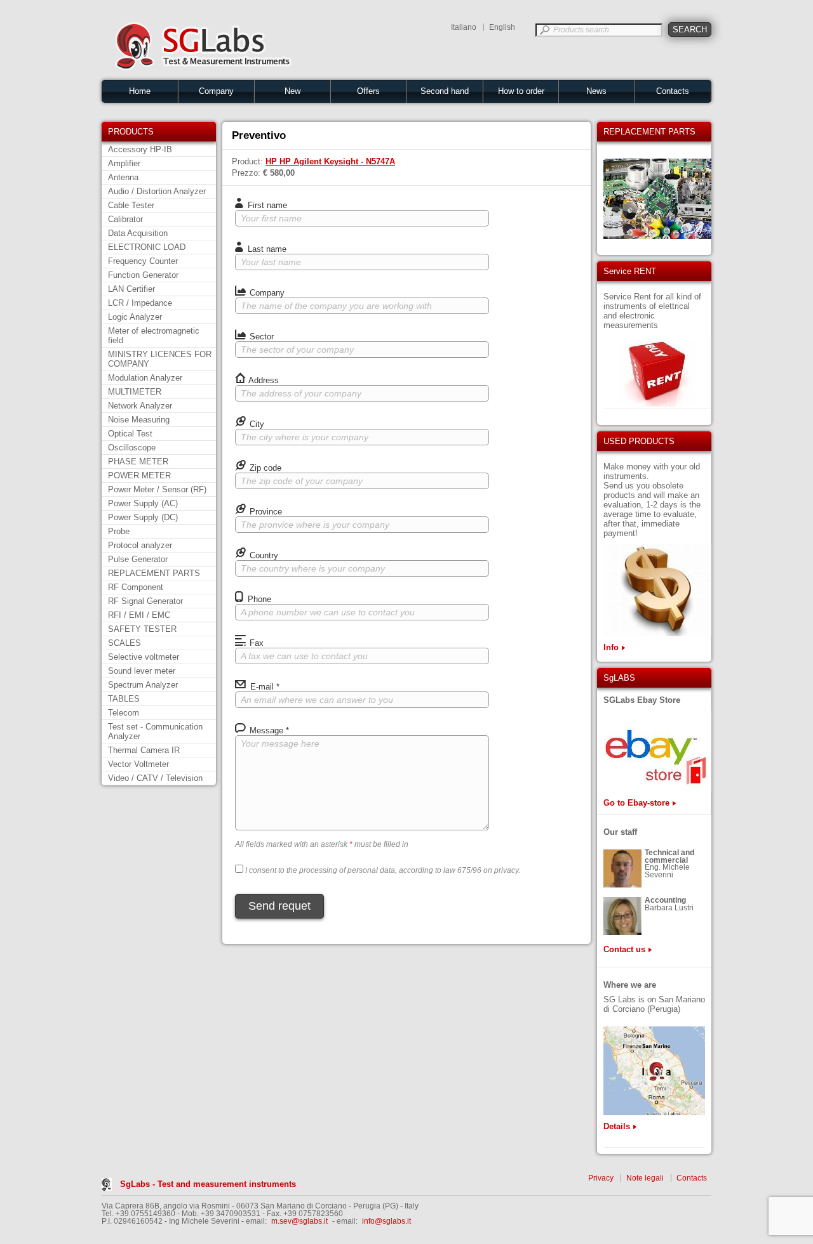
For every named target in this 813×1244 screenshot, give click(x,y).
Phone (258, 599)
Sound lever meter (141, 671)
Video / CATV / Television (155, 778)
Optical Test (130, 433)
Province (264, 511)
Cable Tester (131, 205)
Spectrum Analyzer (143, 685)
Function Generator (143, 275)
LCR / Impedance (140, 303)
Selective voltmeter (143, 657)
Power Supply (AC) (143, 503)
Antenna (123, 177)
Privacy (601, 1178)
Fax (255, 643)
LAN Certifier (131, 289)
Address (262, 380)
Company (216, 91)
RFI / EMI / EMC (139, 615)
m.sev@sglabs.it (299, 1221)
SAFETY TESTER (142, 629)
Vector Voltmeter (138, 764)
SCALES (124, 643)
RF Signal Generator (145, 601)
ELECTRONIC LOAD (146, 247)
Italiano (463, 27)
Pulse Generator (138, 559)
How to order (521, 91)
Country (262, 555)
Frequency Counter (143, 261)
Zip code (264, 468)
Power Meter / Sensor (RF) (157, 489)
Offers (368, 91)
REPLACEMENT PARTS (154, 573)
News (596, 91)
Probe (119, 531)
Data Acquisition (138, 233)
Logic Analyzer (135, 317)
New (292, 91)
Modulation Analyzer (145, 378)
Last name (265, 249)
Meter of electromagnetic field (153, 335)
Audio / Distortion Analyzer (157, 191)
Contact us (624, 949)
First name (266, 205)
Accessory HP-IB (140, 149)
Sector (260, 336)
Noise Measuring (139, 419)
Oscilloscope (132, 447)
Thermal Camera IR (144, 750)
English (502, 27)
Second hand (444, 91)
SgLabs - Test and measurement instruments (208, 1184)
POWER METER (139, 475)
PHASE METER (138, 461)
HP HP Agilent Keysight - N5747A (330, 161)
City (255, 424)
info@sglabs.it (386, 1221)
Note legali (645, 1178)
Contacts (672, 91)
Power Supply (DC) (143, 517)
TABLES (124, 699)
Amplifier (124, 163)
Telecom (123, 712)
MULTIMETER (134, 391)
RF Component (135, 587)
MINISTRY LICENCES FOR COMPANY (160, 359)
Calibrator (125, 219)
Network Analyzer (140, 405)
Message (268, 730)
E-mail (263, 686)
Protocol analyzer (140, 545)
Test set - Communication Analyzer (155, 731)
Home (140, 91)
